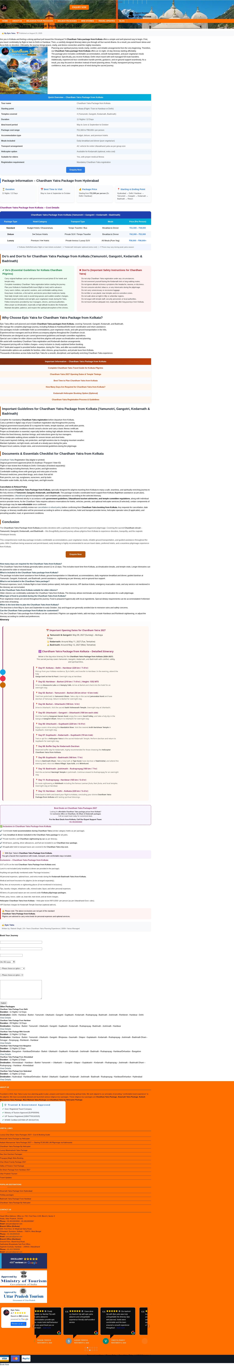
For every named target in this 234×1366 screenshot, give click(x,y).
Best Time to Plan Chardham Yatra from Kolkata (76, 381)
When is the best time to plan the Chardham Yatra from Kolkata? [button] (29, 605)
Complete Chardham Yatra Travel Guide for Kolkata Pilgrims (75, 368)
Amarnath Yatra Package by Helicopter (15, 1139)
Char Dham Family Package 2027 (13, 1162)
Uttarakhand (20, 496)
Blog (122, 21)
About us (17, 21)
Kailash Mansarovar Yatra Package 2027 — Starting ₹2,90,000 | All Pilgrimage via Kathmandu (36, 1142)
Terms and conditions (95, 1355)
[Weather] (3, 672)
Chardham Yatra (7, 460)
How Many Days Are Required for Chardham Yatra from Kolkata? (75, 387)
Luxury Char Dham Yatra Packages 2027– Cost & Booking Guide (25, 1135)
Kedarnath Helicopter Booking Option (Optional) (75, 393)
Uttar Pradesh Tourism (8, 1174)
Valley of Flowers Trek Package (12, 1166)
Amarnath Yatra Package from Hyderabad (16, 1191)
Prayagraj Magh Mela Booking (11, 1158)
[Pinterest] (144, 2)
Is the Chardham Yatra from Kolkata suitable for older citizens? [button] (29, 590)
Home (5, 21)
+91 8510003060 (75, 822)
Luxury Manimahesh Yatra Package (13, 1150)
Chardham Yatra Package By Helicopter (15, 1146)
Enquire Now (76, 554)
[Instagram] (130, 2)
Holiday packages (67, 21)
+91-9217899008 (13, 1249)
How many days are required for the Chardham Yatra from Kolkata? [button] (31, 564)
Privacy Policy (111, 1355)
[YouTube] (148, 2)
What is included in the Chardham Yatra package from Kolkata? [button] (29, 573)
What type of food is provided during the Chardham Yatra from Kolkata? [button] (33, 596)
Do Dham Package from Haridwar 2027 (15, 1170)
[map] (3, 685)
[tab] (75, 563)
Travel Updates (106, 21)
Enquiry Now (76, 170)
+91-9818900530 (13, 1234)
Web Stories (87, 21)
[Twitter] (135, 2)
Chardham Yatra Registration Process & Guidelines (75, 400)
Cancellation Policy (126, 1355)
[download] (3, 678)
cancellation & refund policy (49, 507)
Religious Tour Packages (39, 21)
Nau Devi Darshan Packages (11, 1154)
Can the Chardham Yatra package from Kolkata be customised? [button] (29, 611)
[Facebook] (126, 2)
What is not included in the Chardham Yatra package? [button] (25, 581)
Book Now (4, 1364)
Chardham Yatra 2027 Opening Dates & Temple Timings (75, 374)
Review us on (17, 1324)
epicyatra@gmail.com (14, 1236)
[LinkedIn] (139, 2)
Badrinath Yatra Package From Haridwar (15, 1199)
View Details (5, 1018)
